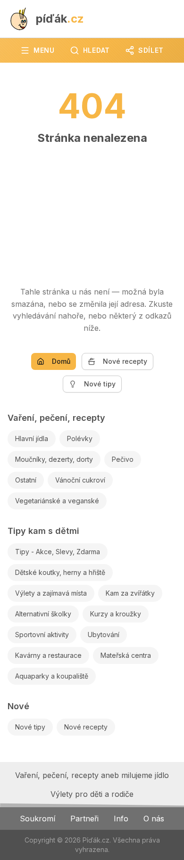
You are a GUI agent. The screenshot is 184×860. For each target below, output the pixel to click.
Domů (61, 361)
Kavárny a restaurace (48, 655)
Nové (18, 706)
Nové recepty (125, 361)
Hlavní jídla (31, 438)
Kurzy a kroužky (115, 614)
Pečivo (123, 459)
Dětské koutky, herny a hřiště (60, 572)
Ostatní (25, 480)
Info (121, 818)
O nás (153, 818)
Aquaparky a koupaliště (51, 676)
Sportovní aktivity (42, 635)
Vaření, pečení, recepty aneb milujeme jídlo (92, 775)
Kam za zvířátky (130, 593)
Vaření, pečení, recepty (56, 418)
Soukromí (37, 818)
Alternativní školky (43, 614)
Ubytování (103, 635)
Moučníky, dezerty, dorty (54, 459)
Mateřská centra (125, 655)
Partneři (84, 818)
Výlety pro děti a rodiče (92, 794)
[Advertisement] (92, 211)
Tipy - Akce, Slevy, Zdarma (57, 552)
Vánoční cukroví (80, 480)
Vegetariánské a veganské (57, 501)
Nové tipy (100, 384)
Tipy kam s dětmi (43, 531)
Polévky (79, 438)
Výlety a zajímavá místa (51, 593)
